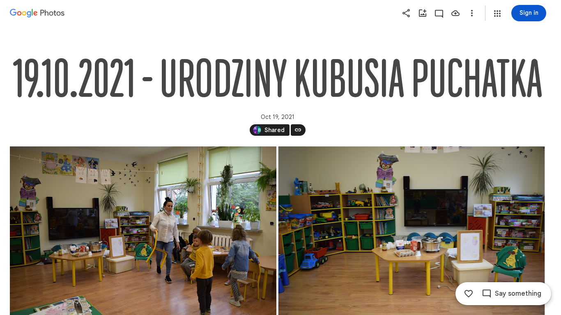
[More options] (472, 13)
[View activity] (439, 13)
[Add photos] (422, 13)
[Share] (406, 13)
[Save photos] (455, 13)
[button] (497, 13)
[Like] (468, 293)
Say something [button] (518, 294)
